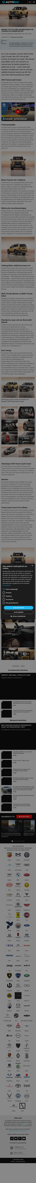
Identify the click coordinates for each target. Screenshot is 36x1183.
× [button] (32, 565)
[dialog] (18, 591)
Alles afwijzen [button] (18, 612)
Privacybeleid (6, 585)
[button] (18, 616)
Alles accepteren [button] (18, 607)
